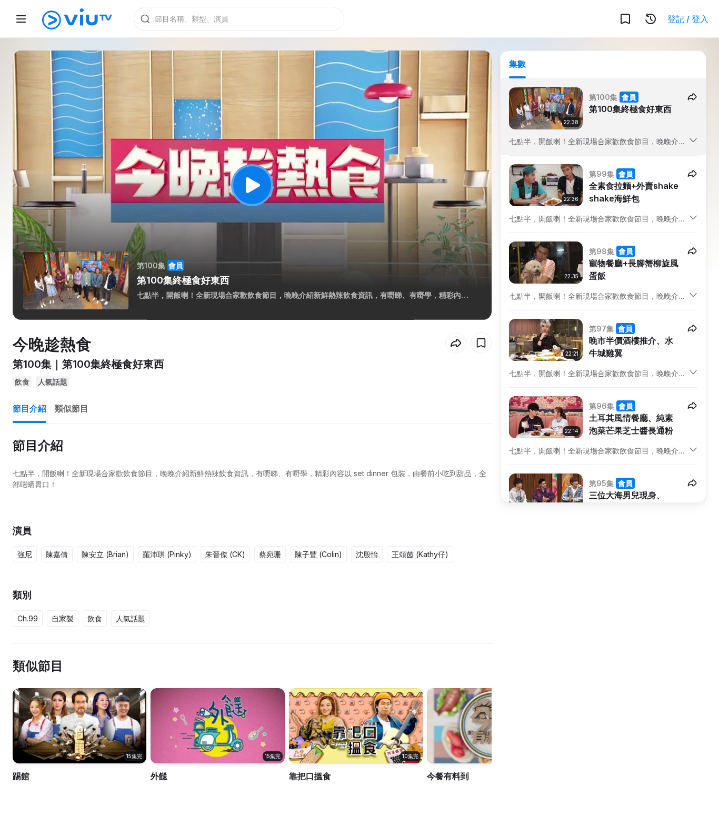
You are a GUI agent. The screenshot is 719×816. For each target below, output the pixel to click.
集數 (517, 63)
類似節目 (71, 408)
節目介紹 (29, 408)
